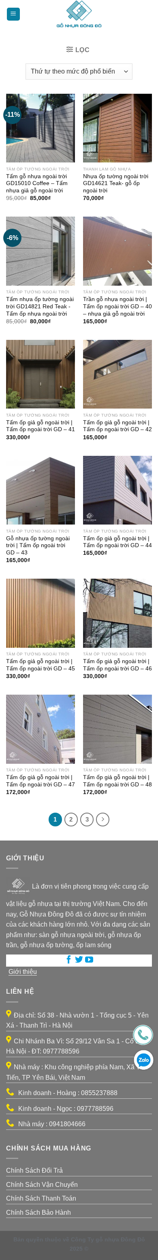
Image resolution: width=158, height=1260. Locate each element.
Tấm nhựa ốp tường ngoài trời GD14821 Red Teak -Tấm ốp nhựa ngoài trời (40, 306)
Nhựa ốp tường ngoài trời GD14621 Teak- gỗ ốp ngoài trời (115, 183)
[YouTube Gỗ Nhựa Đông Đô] (89, 961)
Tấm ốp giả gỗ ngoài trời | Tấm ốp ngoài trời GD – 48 (117, 781)
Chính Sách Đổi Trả (34, 1170)
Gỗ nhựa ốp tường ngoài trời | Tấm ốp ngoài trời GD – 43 (38, 545)
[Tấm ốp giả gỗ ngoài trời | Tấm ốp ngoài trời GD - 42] (117, 374)
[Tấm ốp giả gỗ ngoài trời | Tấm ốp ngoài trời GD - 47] (40, 729)
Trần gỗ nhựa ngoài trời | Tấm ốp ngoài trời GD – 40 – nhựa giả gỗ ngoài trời (117, 306)
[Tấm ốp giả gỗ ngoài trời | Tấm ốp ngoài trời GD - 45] (40, 613)
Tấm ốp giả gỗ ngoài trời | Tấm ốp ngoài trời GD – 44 (117, 542)
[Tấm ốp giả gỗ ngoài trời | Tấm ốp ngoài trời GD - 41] (40, 374)
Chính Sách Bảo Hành (38, 1212)
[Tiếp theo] (103, 819)
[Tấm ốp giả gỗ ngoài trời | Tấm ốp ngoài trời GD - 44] (117, 490)
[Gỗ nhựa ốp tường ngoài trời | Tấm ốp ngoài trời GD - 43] (40, 490)
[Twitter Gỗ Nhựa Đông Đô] (79, 961)
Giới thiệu (23, 971)
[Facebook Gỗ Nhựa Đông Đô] (69, 961)
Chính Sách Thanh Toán (41, 1198)
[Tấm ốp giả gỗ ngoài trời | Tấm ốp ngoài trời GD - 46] (117, 613)
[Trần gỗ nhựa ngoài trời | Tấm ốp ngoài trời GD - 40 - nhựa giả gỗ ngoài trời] (117, 251)
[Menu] (13, 14)
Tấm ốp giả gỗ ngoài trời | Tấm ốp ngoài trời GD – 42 (117, 426)
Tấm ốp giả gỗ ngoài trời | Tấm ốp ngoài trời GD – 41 (40, 426)
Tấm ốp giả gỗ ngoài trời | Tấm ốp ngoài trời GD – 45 (40, 665)
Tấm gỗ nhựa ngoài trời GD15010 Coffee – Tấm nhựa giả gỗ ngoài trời (37, 183)
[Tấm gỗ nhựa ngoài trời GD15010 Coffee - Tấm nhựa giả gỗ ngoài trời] (40, 128)
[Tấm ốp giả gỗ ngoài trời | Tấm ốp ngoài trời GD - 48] (117, 729)
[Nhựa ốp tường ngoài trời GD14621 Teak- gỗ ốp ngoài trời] (117, 128)
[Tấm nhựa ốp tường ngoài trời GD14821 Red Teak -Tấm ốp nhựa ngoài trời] (40, 251)
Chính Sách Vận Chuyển (42, 1184)
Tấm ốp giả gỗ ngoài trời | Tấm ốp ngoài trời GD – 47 (40, 781)
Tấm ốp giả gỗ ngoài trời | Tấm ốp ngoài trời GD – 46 (117, 665)
